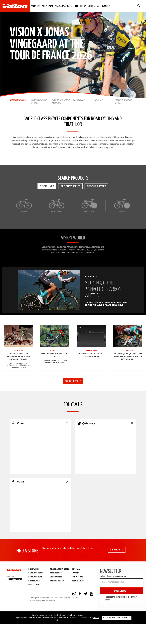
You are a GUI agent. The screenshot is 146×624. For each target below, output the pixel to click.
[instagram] (74, 594)
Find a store (47, 6)
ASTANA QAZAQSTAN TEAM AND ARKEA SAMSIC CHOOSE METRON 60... (127, 356)
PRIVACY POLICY (57, 581)
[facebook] (80, 594)
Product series (70, 186)
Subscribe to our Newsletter (113, 576)
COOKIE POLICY (78, 581)
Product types (96, 186)
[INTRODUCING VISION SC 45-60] (55, 336)
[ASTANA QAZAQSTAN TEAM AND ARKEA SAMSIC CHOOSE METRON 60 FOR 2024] (128, 336)
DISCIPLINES (33, 569)
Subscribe (120, 590)
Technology (80, 6)
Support (106, 6)
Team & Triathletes (63, 6)
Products (35, 6)
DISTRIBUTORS (34, 581)
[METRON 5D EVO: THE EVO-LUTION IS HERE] (91, 336)
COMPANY (76, 569)
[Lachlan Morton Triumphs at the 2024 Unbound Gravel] (18, 336)
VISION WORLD (56, 577)
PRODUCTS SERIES (35, 573)
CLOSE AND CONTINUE (115, 617)
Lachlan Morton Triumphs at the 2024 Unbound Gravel (18, 356)
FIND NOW (115, 550)
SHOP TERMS (33, 585)
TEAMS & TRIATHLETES (59, 569)
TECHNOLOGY (56, 573)
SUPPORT (75, 573)
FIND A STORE (77, 577)
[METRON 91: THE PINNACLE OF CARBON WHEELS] (49, 290)
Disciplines (47, 186)
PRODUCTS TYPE (35, 577)
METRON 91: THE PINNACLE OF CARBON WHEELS (103, 288)
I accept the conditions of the (121, 598)
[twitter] (85, 594)
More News (71, 381)
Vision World (94, 6)
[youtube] (91, 594)
